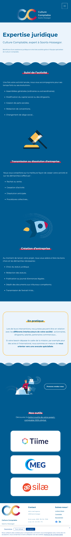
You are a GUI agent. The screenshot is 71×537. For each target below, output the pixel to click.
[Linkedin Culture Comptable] (60, 522)
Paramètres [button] (8, 529)
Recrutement (59, 517)
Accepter (30, 529)
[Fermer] (70, 528)
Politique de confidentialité (53, 534)
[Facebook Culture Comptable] (56, 522)
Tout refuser (19, 529)
